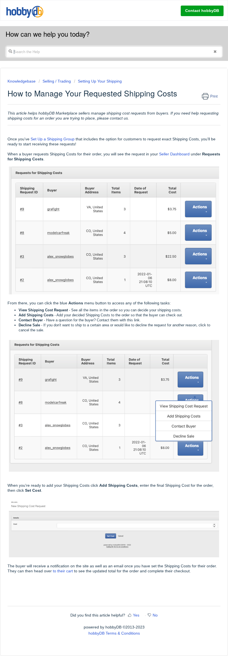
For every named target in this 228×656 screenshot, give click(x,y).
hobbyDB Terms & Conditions (114, 633)
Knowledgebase (22, 81)
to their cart (63, 571)
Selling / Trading (57, 81)
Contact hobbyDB (202, 10)
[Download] (103, 331)
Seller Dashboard (174, 154)
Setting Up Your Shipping (100, 81)
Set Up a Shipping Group (53, 139)
